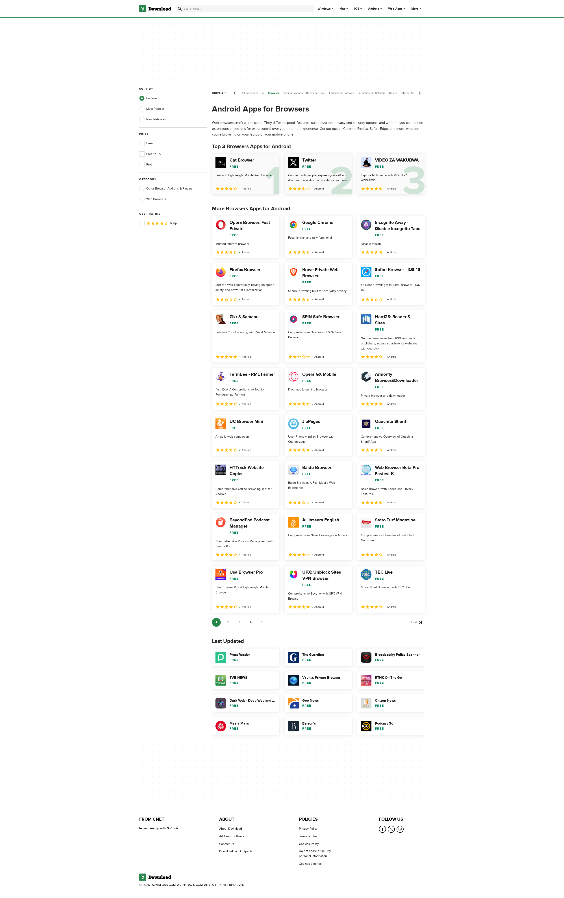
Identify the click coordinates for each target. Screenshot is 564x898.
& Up (173, 223)
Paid (149, 164)
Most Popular (155, 109)
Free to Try (153, 154)
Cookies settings (310, 863)
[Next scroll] (419, 93)
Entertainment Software (372, 93)
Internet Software (411, 93)
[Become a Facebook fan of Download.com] (382, 829)
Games (393, 93)
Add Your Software (232, 836)
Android (373, 8)
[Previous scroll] (234, 93)
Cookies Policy (309, 844)
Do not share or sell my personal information (315, 853)
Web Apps (395, 8)
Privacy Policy (308, 829)
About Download (230, 829)
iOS (356, 8)
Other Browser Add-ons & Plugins (169, 188)
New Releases (156, 119)
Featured (152, 98)
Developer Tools (316, 93)
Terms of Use (308, 836)
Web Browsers (156, 199)
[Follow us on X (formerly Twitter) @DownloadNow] (391, 829)
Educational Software (341, 93)
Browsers (273, 93)
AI (263, 93)
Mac (342, 8)
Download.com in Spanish (236, 851)
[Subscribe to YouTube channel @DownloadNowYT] (400, 829)
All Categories (250, 93)
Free (149, 143)
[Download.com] (155, 8)
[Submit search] (179, 8)
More (415, 9)
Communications (293, 93)
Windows (324, 8)
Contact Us (226, 844)
